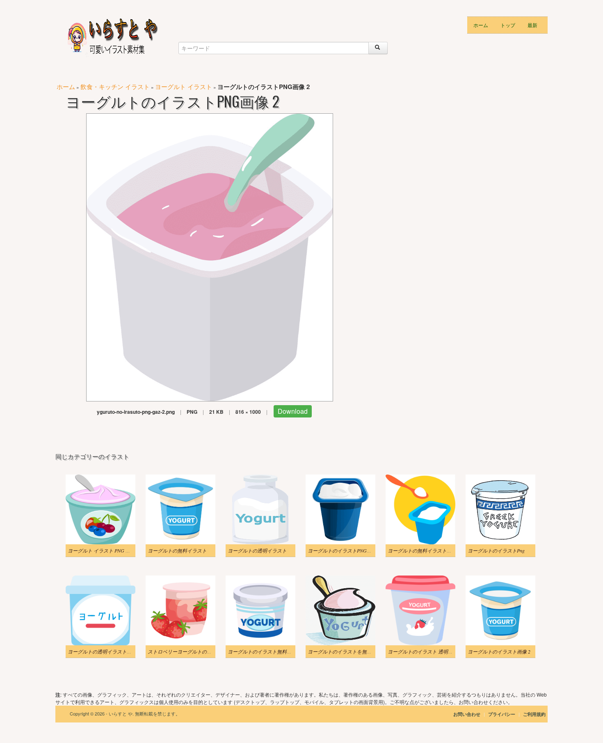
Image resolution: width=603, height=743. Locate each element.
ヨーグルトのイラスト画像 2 (499, 651)
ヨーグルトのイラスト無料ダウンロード (272, 651)
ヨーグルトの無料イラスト (177, 550)
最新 (532, 24)
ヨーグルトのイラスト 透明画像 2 (424, 651)
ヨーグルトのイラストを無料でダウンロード (357, 651)
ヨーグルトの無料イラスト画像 (422, 550)
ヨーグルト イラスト (183, 86)
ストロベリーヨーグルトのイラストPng (191, 651)
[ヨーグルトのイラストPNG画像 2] (209, 256)
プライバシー (502, 714)
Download (293, 411)
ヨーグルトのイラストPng (496, 550)
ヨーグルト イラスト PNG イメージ (106, 550)
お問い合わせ (466, 714)
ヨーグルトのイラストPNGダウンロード (352, 550)
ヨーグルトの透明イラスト (257, 550)
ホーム (480, 24)
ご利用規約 (534, 714)
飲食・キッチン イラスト (115, 86)
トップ (507, 24)
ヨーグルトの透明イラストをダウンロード (114, 651)
